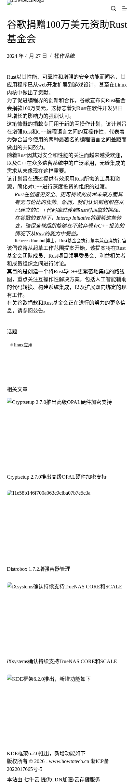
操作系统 (64, 56)
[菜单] (124, 8)
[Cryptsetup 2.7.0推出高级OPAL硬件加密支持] (67, 432)
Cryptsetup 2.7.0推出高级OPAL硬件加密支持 (57, 477)
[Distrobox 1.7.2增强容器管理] (67, 524)
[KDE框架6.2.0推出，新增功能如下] (67, 709)
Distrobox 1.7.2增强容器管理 (38, 569)
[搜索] (113, 8)
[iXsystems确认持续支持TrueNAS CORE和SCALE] (67, 616)
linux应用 (21, 345)
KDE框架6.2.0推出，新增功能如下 (46, 753)
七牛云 (31, 779)
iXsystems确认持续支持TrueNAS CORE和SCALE (62, 661)
